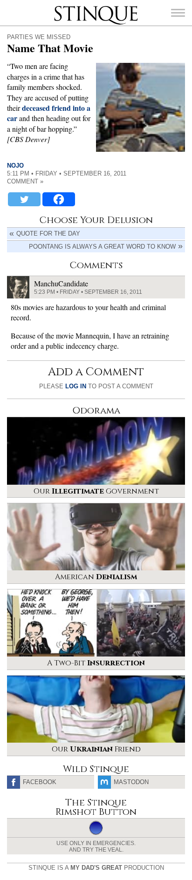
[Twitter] (24, 199)
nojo (15, 165)
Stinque (62, 7)
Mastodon (131, 781)
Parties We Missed (38, 37)
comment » (25, 181)
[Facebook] (58, 199)
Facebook (39, 781)
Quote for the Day (48, 233)
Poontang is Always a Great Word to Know (102, 246)
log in (75, 386)
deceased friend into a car (48, 112)
